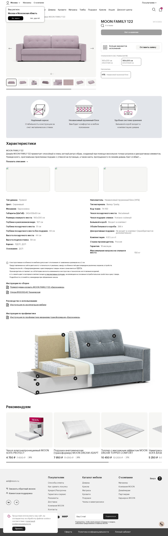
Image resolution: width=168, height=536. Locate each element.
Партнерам (124, 494)
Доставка (52, 502)
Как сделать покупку (58, 487)
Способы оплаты (56, 483)
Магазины (27, 3)
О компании (39, 3)
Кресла (102, 10)
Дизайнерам (124, 490)
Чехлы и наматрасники (93, 502)
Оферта (68, 532)
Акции (111, 10)
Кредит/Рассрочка (57, 490)
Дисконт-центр (124, 10)
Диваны (51, 10)
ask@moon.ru (12, 481)
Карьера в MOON (127, 498)
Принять (19, 529)
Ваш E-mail (81, 517)
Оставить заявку (148, 47)
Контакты (52, 510)
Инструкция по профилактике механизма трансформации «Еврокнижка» (45, 317)
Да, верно (16, 18)
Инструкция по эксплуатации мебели (28, 305)
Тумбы (83, 10)
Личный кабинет (123, 532)
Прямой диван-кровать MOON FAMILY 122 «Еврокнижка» (37, 287)
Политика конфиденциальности (93, 532)
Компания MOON (56, 506)
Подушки (92, 10)
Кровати (62, 10)
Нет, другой (35, 18)
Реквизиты (53, 498)
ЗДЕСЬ (79, 268)
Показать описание (15, 162)
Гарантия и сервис (57, 494)
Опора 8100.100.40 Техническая (25, 292)
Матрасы (73, 10)
